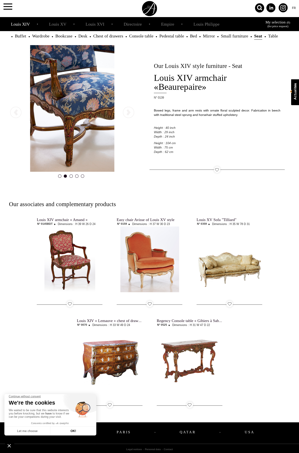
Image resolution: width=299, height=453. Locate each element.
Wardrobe (40, 36)
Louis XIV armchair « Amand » (62, 220)
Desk (82, 36)
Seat (258, 36)
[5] (82, 177)
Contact (168, 449)
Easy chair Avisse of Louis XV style (145, 220)
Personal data (153, 449)
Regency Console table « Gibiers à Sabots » (192, 321)
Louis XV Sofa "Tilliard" (216, 220)
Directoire (133, 24)
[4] (77, 177)
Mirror (209, 36)
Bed (193, 36)
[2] (65, 177)
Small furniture (234, 36)
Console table (141, 36)
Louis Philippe (206, 24)
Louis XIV (20, 24)
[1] (60, 177)
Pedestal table (171, 36)
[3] (71, 177)
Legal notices (134, 449)
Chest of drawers (108, 36)
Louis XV (57, 24)
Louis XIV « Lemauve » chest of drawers (110, 321)
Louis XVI (95, 24)
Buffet (20, 36)
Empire (167, 24)
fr (294, 8)
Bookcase (63, 36)
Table (273, 36)
